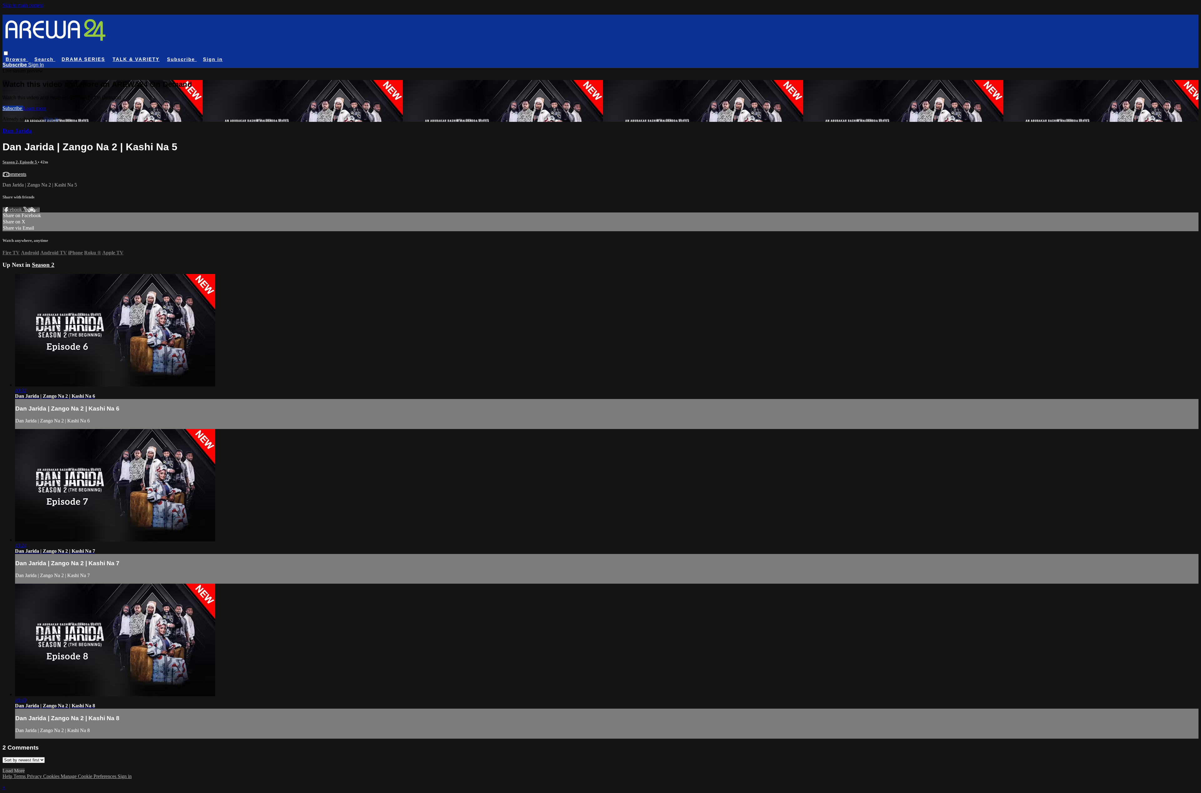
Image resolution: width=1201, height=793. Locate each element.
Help (8, 776)
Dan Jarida (17, 130)
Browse (17, 59)
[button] (6, 53)
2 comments (14, 174)
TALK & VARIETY (136, 59)
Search (44, 59)
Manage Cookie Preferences (89, 776)
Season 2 (43, 265)
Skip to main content (23, 5)
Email (34, 209)
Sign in (213, 59)
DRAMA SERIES (83, 59)
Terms (20, 776)
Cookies (52, 776)
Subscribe (13, 108)
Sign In (36, 64)
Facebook (13, 209)
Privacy (35, 776)
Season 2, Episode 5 (20, 162)
